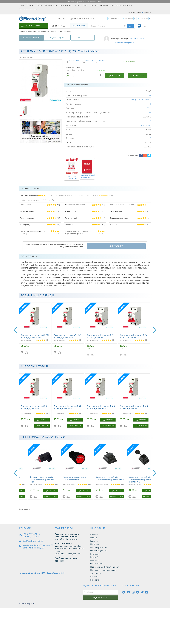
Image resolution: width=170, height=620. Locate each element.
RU (131, 13)
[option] (35, 329)
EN (134, 13)
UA (129, 13)
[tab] (36, 195)
